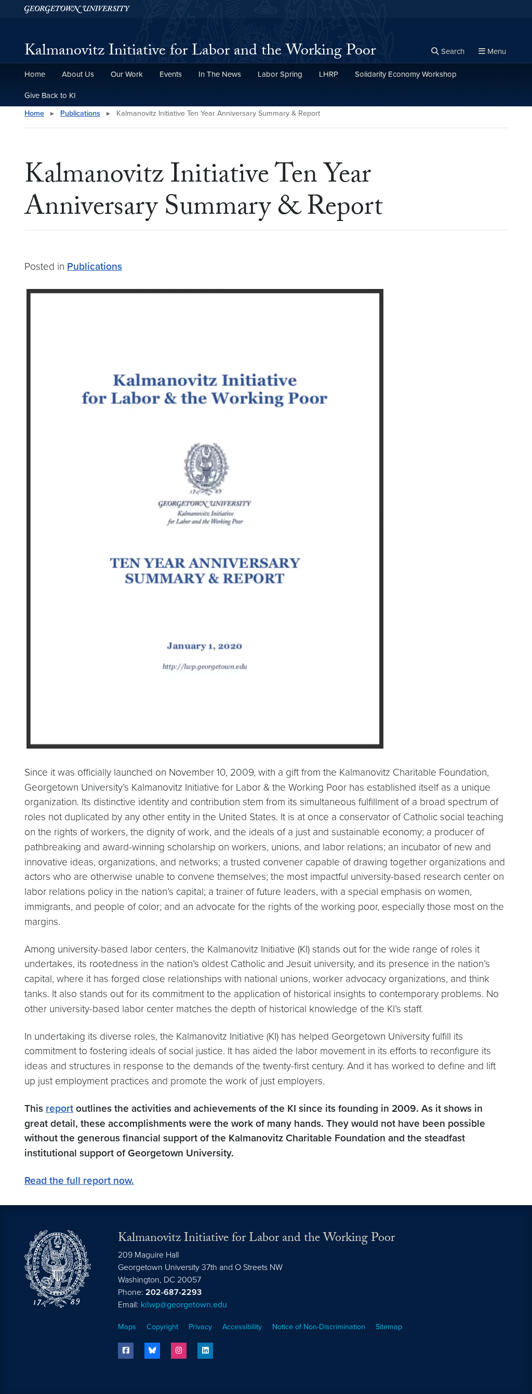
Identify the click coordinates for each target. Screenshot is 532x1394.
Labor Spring (280, 74)
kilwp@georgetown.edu (184, 1305)
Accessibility (242, 1326)
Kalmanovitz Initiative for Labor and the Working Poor (200, 52)
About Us (78, 74)
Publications (80, 113)
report (59, 1108)
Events (170, 74)
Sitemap (389, 1326)
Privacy (200, 1326)
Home (34, 74)
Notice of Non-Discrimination (318, 1326)
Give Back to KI (50, 95)
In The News (219, 74)
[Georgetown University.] (77, 9)
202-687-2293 (173, 1292)
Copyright (162, 1326)
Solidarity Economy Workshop (406, 74)
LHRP (328, 74)
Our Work (127, 74)
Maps (127, 1326)
